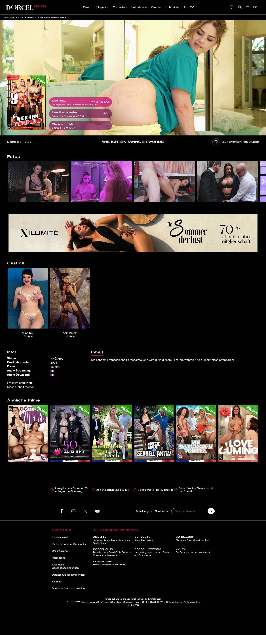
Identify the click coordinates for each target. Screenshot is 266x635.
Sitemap (56, 581)
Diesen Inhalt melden (21, 386)
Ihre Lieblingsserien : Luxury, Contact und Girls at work (152, 552)
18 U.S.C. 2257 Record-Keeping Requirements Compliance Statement (99, 602)
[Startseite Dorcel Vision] (25, 7)
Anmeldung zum (152, 511)
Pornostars (120, 7)
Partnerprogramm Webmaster (69, 544)
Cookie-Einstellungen (150, 599)
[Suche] (232, 7)
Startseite (9, 17)
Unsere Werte (60, 550)
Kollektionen (139, 7)
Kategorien (102, 7)
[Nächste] (263, 181)
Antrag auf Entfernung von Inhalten (122, 599)
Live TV (189, 7)
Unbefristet (172, 7)
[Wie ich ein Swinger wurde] (26, 102)
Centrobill (147, 602)
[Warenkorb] (248, 7)
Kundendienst (60, 537)
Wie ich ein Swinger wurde (53, 17)
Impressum (58, 557)
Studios (156, 7)
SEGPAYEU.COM (162, 602)
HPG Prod (31, 17)
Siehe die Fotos (19, 141)
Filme (86, 7)
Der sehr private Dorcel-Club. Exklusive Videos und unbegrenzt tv (112, 552)
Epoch (138, 602)
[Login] (240, 7)
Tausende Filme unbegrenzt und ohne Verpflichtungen (111, 540)
